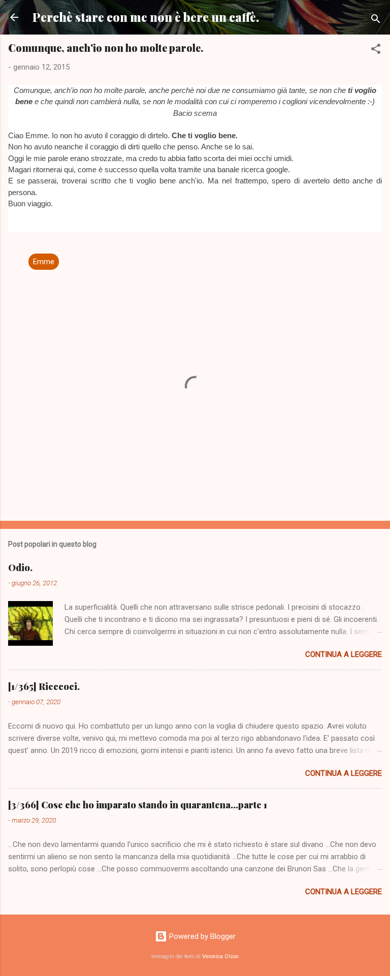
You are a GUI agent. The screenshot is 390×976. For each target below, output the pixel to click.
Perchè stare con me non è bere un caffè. (145, 17)
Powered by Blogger (201, 936)
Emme (43, 261)
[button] (376, 50)
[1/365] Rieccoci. (44, 686)
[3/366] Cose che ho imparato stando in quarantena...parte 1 (137, 805)
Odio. (20, 567)
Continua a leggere (343, 654)
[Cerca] (376, 20)
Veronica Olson (220, 956)
